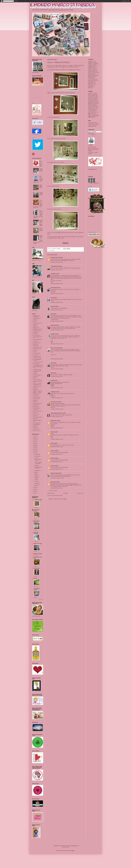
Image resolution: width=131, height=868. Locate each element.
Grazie (34, 350)
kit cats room (36, 353)
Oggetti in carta (36, 392)
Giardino (35, 345)
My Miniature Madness (36, 510)
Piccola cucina (36, 394)
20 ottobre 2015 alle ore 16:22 (57, 262)
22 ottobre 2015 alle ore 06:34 (57, 409)
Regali (34, 400)
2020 (35, 443)
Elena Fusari (53, 482)
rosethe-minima (54, 402)
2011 (34, 493)
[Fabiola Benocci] (36, 133)
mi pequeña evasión (38, 499)
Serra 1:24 (35, 414)
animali (34, 320)
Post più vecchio (80, 493)
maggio (36, 478)
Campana (35, 332)
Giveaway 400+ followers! (41, 230)
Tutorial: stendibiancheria (41, 194)
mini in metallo (36, 379)
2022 (35, 440)
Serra (34, 412)
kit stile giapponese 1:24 (37, 360)
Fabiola (91, 145)
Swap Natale (35, 423)
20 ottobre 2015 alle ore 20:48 (57, 321)
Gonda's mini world (38, 543)
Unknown (53, 451)
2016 (35, 451)
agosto (36, 472)
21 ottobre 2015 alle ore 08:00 (57, 359)
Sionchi (52, 443)
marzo (36, 481)
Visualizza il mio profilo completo (93, 153)
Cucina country (36, 342)
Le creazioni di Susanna (37, 589)
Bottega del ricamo (37, 329)
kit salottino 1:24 (36, 358)
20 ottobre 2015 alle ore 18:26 (57, 283)
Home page (65, 493)
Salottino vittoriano (37, 411)
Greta (34, 352)
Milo (34, 378)
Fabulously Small (54, 473)
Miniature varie (36, 386)
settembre (37, 470)
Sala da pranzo (36, 408)
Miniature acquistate (37, 381)
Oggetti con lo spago (40, 186)
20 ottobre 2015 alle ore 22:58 (57, 330)
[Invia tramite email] (63, 248)
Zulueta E (53, 306)
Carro (34, 334)
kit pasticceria (36, 356)
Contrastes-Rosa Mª (55, 257)
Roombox (35, 405)
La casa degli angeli (37, 365)
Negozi (53, 250)
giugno (36, 476)
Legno (34, 373)
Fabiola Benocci (35, 128)
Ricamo (34, 402)
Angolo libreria (36, 318)
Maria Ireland (53, 287)
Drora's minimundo (55, 348)
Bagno (34, 326)
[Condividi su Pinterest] (69, 248)
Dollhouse (35, 344)
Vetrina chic (35, 429)
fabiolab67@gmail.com (92, 169)
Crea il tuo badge (35, 134)
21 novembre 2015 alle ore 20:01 (57, 478)
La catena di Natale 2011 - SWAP (40, 163)
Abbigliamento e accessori (36, 316)
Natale (34, 388)
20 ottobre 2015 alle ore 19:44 (57, 302)
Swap (34, 419)
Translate (93, 134)
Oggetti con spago (36, 391)
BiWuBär (53, 334)
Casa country (36, 335)
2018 (35, 447)
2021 (35, 442)
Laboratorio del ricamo (37, 367)
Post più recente (51, 493)
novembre (37, 456)
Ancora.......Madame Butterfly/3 (38, 463)
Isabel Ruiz (53, 325)
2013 (35, 489)
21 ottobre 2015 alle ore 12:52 (57, 387)
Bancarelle (35, 327)
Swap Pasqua (36, 424)
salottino (35, 409)
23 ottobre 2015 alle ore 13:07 (57, 416)
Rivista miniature (37, 403)
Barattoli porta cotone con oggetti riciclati (41, 223)
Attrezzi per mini (37, 323)
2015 (35, 453)
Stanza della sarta (37, 417)
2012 (35, 491)
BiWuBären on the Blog (38, 557)
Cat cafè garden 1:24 (37, 337)
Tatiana (52, 380)
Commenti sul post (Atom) (57, 495)
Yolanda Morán (54, 420)
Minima (35, 578)
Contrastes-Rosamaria (36, 533)
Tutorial (34, 427)
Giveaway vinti (36, 348)
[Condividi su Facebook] (68, 248)
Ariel (34, 321)
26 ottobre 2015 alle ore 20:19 (57, 446)
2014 (35, 487)
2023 (35, 438)
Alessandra (53, 392)
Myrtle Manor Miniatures (36, 521)
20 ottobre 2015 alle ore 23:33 (57, 344)
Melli (52, 373)
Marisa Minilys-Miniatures (56, 413)
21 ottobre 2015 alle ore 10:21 (56, 376)
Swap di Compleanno (37, 420)
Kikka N (52, 432)
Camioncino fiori (36, 330)
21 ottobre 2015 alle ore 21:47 (57, 398)
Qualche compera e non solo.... (38, 468)
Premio (34, 395)
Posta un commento (53, 490)
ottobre (36, 458)
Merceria (35, 376)
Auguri (34, 324)
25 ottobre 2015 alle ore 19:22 (57, 428)
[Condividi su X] (66, 248)
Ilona (52, 314)
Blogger (72, 850)
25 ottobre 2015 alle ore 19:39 (57, 439)
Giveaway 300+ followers (41, 170)
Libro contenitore (36, 375)
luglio (36, 474)
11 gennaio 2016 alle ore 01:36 (57, 488)
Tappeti (34, 426)
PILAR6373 (53, 274)
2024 (35, 436)
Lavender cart (36, 369)
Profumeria (35, 399)
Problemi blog (36, 397)
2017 (35, 449)
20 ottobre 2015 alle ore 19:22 (57, 293)
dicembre (37, 454)
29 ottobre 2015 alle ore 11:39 (57, 454)
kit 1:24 (34, 355)
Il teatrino (36, 465)
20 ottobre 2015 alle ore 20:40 (57, 310)
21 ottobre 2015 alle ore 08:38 (57, 369)
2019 (35, 445)
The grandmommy (54, 266)
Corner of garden (36, 339)
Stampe (34, 415)
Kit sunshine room (37, 362)
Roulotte (35, 406)
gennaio (36, 485)
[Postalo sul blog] (65, 248)
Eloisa (52, 297)
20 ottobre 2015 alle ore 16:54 (57, 270)
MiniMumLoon (37, 568)
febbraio (36, 483)
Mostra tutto (41, 599)
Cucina (34, 341)
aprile (36, 479)
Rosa (52, 363)
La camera (35, 363)
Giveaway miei (36, 347)
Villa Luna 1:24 (36, 430)
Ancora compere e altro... (38, 460)
